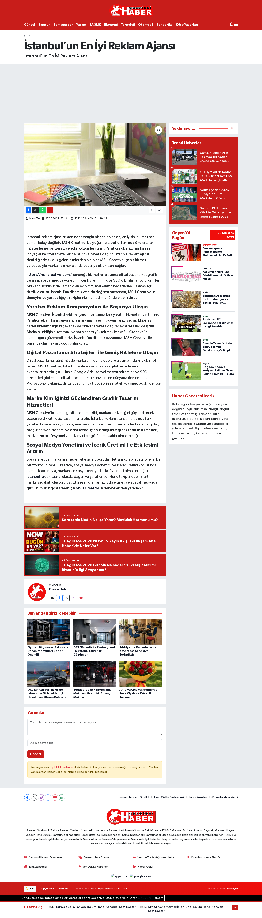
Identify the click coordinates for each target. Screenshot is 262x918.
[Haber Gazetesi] (131, 10)
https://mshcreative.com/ (49, 275)
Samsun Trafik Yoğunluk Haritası (156, 857)
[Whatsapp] (62, 797)
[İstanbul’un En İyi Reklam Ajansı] (95, 164)
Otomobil (145, 24)
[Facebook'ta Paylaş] (28, 210)
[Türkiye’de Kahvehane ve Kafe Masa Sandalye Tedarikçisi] (140, 632)
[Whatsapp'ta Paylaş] (42, 210)
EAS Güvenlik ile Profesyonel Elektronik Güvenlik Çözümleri (94, 651)
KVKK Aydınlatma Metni (223, 797)
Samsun (44, 24)
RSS (32, 888)
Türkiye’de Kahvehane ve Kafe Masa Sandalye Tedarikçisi (137, 651)
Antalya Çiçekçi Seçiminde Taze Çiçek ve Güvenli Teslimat (138, 693)
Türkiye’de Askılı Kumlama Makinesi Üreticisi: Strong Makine (92, 693)
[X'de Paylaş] (35, 210)
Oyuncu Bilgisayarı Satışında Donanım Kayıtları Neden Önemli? (47, 651)
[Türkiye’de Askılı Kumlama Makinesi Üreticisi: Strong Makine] (94, 674)
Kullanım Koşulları (196, 797)
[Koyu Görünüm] (231, 24)
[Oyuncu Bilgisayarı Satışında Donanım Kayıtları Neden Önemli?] (48, 632)
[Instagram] (74, 598)
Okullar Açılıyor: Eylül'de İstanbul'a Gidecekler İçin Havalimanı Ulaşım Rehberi (46, 693)
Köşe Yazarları (187, 24)
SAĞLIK (95, 24)
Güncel (29, 24)
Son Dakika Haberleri (95, 866)
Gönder (35, 754)
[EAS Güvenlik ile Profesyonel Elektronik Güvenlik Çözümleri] (94, 632)
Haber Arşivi (145, 866)
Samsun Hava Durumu (97, 857)
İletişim (133, 797)
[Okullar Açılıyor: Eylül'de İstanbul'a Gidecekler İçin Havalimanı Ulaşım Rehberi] (48, 674)
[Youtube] (81, 598)
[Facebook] (59, 598)
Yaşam (81, 24)
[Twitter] (66, 598)
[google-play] (140, 876)
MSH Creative (87, 488)
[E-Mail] (52, 598)
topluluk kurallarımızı (62, 767)
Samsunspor (63, 24)
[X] (34, 797)
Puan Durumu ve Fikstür (205, 857)
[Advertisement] (131, 93)
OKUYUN (144, 898)
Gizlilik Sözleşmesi (172, 797)
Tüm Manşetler (38, 866)
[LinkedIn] (48, 797)
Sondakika (165, 24)
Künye (123, 797)
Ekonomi (111, 24)
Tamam (158, 898)
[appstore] (119, 876)
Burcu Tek (34, 218)
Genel (29, 36)
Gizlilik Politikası (149, 797)
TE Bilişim (232, 888)
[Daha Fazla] (50, 210)
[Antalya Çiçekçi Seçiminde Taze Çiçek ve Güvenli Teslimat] (140, 674)
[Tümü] (233, 128)
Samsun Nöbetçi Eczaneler (45, 857)
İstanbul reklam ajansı (44, 477)
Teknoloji (128, 24)
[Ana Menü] (236, 25)
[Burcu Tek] (36, 591)
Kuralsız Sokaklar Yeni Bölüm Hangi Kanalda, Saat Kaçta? (96, 907)
